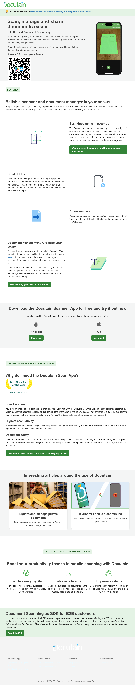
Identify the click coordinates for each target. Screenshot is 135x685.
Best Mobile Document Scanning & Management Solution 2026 (61, 11)
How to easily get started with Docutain (29, 284)
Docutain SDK (15, 633)
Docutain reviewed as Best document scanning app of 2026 (37, 453)
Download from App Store (18, 669)
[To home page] (14, 4)
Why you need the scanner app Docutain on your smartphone (96, 150)
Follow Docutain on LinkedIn (50, 662)
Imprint (72, 666)
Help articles (74, 662)
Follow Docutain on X (47, 666)
